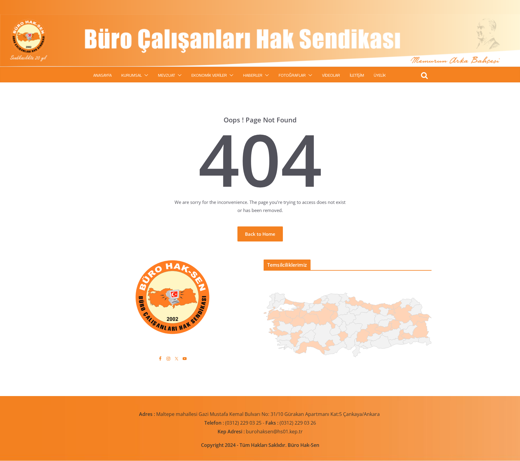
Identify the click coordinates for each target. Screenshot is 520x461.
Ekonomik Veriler (209, 75)
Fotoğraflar (292, 75)
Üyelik (380, 75)
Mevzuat (166, 75)
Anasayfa (102, 75)
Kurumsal (131, 75)
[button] (145, 75)
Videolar (331, 75)
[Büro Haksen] (260, 18)
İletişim (357, 75)
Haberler (252, 75)
